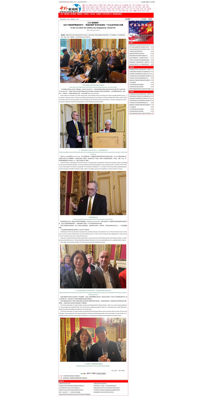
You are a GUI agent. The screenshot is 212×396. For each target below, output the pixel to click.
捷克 (105, 7)
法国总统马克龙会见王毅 (64, 383)
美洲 (84, 10)
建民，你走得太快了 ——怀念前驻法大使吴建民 (69, 392)
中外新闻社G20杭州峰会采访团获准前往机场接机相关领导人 (107, 390)
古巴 (116, 10)
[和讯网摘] (95, 373)
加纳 (134, 9)
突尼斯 (112, 9)
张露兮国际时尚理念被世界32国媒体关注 (138, 55)
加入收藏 (152, 2)
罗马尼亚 (88, 7)
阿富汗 (105, 5)
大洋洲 (134, 10)
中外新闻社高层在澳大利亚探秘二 (71, 376)
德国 (136, 7)
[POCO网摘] (92, 373)
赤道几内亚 (103, 9)
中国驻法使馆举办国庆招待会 (100, 383)
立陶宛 (143, 7)
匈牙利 (101, 7)
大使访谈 (92, 14)
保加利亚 (119, 7)
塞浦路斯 (124, 7)
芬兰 (133, 7)
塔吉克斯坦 (138, 5)
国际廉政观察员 (117, 14)
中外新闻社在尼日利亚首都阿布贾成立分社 (138, 78)
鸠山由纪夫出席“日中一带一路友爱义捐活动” (139, 64)
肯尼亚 (137, 9)
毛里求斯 (108, 9)
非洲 (84, 9)
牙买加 (119, 10)
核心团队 (144, 2)
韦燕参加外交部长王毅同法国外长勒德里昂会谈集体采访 (71, 385)
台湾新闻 (86, 14)
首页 (61, 14)
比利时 (114, 7)
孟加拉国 (116, 5)
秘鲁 (127, 10)
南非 (145, 9)
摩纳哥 (147, 7)
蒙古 (130, 5)
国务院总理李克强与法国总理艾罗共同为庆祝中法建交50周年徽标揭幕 (74, 394)
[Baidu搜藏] (87, 373)
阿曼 (147, 5)
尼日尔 (122, 9)
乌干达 (130, 9)
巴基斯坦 (91, 5)
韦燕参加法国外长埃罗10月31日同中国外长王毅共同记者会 (107, 387)
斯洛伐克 (93, 7)
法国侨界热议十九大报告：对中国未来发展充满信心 (105, 385)
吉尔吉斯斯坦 (125, 5)
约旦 (120, 5)
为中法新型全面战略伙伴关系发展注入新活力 (139, 47)
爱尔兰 (139, 7)
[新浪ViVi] (93, 373)
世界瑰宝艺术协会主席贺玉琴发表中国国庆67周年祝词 (71, 390)
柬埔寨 (108, 5)
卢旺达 (126, 9)
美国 (87, 10)
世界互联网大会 (107, 14)
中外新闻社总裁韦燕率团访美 (135, 51)
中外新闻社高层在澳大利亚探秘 (136, 86)
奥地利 (97, 7)
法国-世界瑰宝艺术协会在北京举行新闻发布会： (69, 387)
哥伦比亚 (109, 10)
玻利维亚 (104, 10)
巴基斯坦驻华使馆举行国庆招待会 (136, 53)
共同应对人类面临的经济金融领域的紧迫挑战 (139, 60)
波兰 (107, 7)
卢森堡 (110, 7)
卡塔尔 (133, 5)
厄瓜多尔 (95, 10)
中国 (87, 5)
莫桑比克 (98, 9)
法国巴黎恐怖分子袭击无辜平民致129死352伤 (104, 392)
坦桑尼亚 (149, 9)
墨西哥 (123, 10)
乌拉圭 (130, 10)
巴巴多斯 (100, 10)
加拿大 (90, 10)
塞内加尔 (93, 9)
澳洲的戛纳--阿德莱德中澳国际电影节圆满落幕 (75, 378)
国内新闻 (73, 14)
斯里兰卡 (96, 5)
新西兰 (143, 10)
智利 (113, 10)
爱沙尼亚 (129, 7)
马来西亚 (101, 5)
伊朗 (112, 5)
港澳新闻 (79, 14)
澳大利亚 (139, 10)
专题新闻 (98, 14)
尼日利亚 (88, 9)
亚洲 (84, 5)
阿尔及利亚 (117, 9)
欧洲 (84, 7)
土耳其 (143, 5)
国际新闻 (66, 14)
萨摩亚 (147, 10)
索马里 (141, 9)
